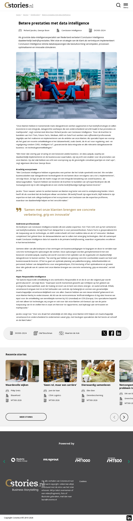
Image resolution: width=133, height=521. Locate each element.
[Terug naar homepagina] (19, 4)
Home (18, 15)
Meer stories (26, 417)
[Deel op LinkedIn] (118, 333)
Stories (25, 15)
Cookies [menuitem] (83, 481)
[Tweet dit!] (104, 333)
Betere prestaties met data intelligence (56, 15)
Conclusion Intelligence (72, 30)
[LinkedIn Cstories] (129, 517)
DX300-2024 (35, 15)
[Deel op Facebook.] (111, 333)
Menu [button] (125, 7)
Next (129, 461)
